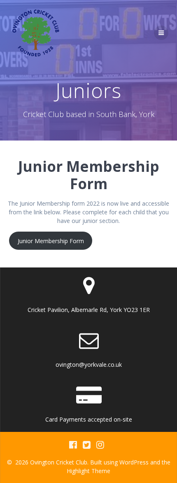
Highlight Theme (88, 471)
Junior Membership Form (51, 241)
